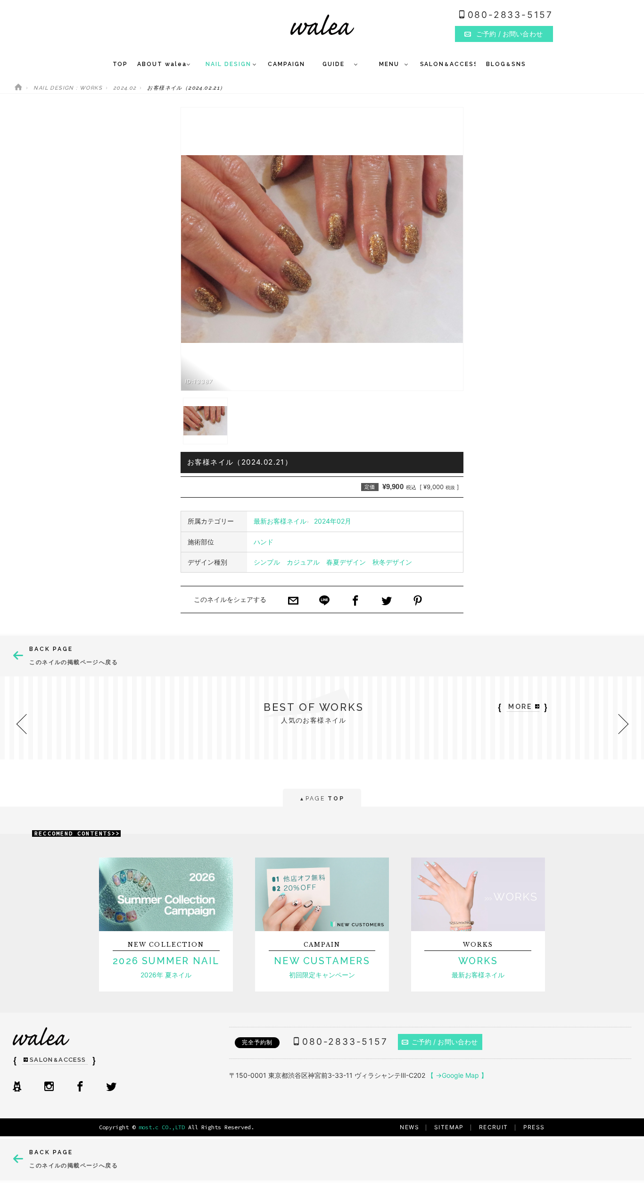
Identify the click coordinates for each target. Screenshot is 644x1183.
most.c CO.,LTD (162, 1127)
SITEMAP (449, 1127)
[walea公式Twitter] (111, 1087)
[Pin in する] (418, 601)
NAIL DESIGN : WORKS (67, 88)
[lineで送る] (324, 601)
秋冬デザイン (392, 562)
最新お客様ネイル (280, 521)
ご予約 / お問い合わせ (445, 1042)
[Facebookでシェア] (355, 601)
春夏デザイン (346, 562)
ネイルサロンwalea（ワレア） (322, 24)
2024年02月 (332, 521)
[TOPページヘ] (18, 88)
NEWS (409, 1127)
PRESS (534, 1127)
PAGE (321, 798)
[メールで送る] (293, 601)
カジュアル (303, 562)
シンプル (267, 562)
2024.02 (125, 88)
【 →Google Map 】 (457, 1075)
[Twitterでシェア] (386, 601)
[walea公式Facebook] (80, 1087)
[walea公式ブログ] (17, 1087)
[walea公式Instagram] (49, 1087)
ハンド (263, 542)
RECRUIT (493, 1127)
